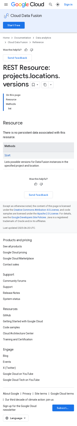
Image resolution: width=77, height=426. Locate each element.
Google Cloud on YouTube (18, 373)
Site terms (41, 393)
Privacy (27, 393)
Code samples (11, 327)
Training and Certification (18, 339)
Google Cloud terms (62, 393)
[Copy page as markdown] (45, 85)
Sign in (68, 4)
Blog (5, 355)
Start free (13, 25)
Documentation (22, 37)
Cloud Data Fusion (26, 15)
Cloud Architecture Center (18, 333)
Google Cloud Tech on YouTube (21, 379)
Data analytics (43, 37)
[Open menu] (6, 4)
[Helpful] (26, 50)
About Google (11, 393)
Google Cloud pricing (15, 252)
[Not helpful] (31, 50)
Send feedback (17, 57)
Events (7, 361)
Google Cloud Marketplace (18, 258)
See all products (12, 246)
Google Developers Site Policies (28, 217)
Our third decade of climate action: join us (29, 399)
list (7, 155)
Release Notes (11, 292)
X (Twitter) (9, 367)
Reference (38, 42)
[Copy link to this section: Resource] (26, 123)
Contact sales (11, 264)
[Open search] (50, 4)
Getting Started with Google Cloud (23, 321)
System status (11, 298)
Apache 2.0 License (47, 213)
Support (8, 286)
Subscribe (63, 408)
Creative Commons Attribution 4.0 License (36, 209)
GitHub (7, 315)
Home (6, 37)
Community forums (14, 280)
